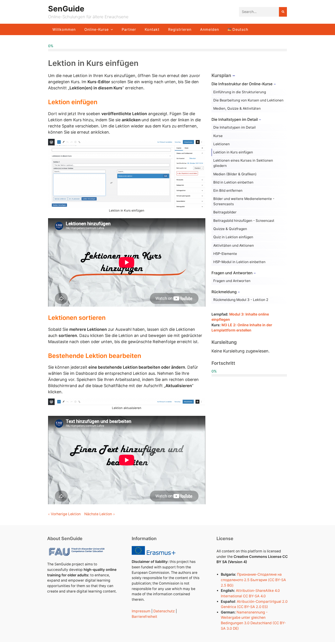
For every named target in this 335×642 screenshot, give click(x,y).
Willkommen (64, 29)
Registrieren (179, 29)
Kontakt (152, 29)
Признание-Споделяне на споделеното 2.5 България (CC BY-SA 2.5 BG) (253, 579)
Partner (129, 29)
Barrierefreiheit (144, 616)
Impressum (141, 611)
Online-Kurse (96, 29)
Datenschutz (164, 611)
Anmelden (209, 29)
